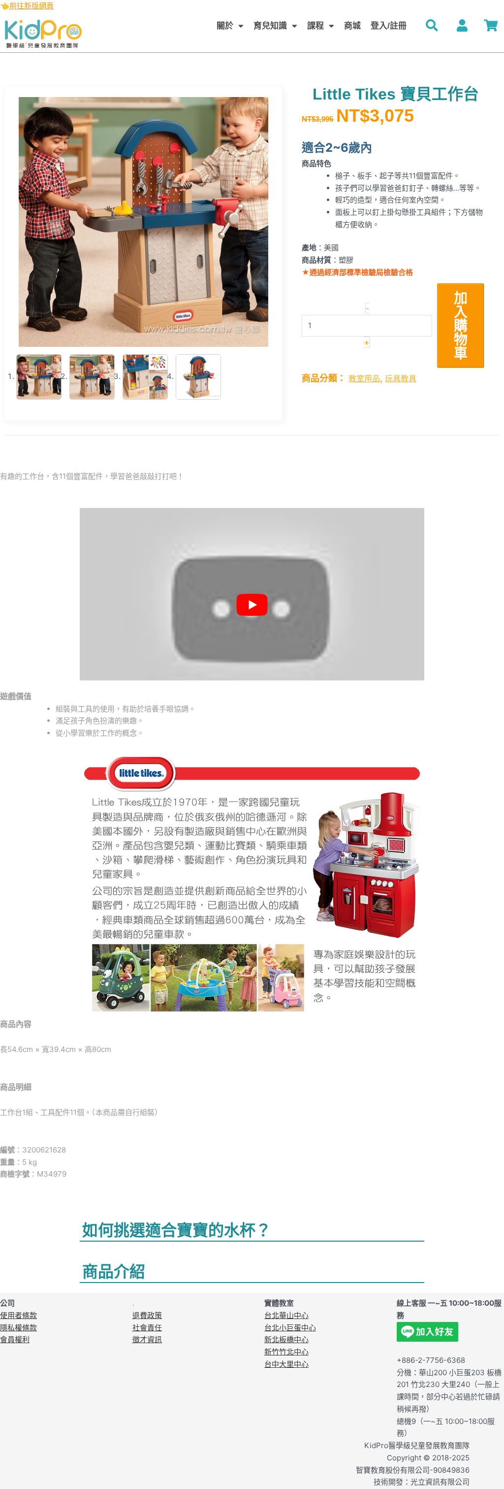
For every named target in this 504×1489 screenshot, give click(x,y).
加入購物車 (461, 326)
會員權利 (15, 1339)
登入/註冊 (389, 26)
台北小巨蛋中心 (290, 1327)
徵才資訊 (147, 1339)
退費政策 (147, 1315)
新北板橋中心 (286, 1339)
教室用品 (364, 378)
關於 (225, 26)
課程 (315, 26)
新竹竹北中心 (286, 1351)
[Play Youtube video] (252, 605)
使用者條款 (18, 1315)
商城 (352, 26)
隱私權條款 (18, 1327)
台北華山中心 (286, 1315)
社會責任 (147, 1327)
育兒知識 (270, 26)
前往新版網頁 (31, 5)
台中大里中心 (286, 1364)
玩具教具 (400, 378)
